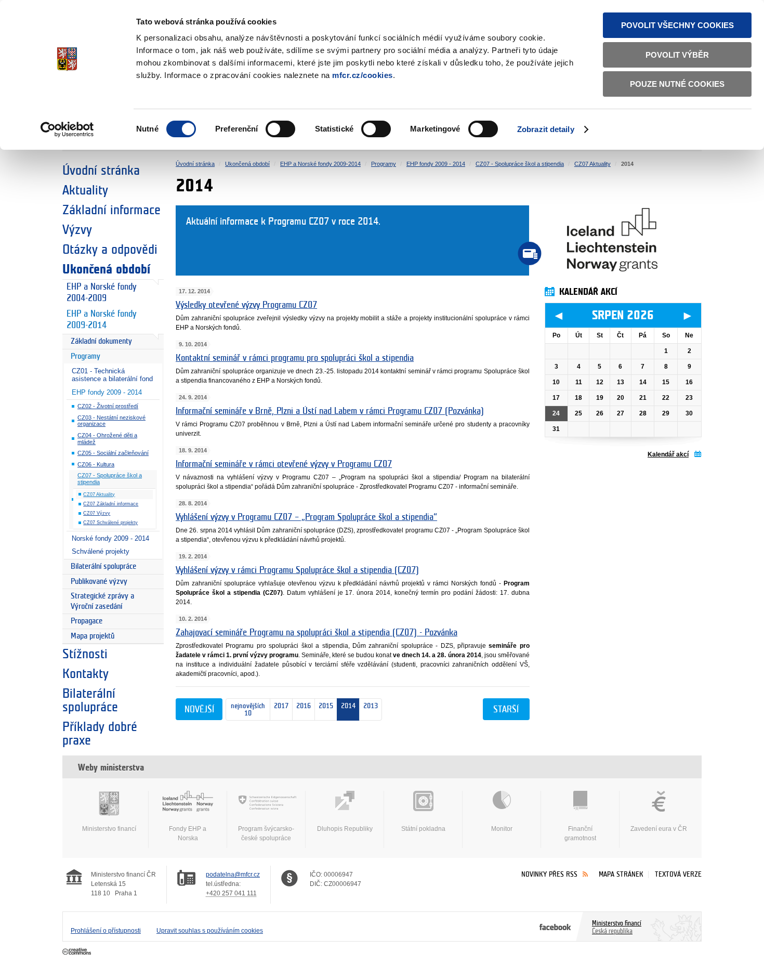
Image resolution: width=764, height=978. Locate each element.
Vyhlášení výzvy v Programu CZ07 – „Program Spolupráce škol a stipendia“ (306, 517)
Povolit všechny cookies (677, 25)
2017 (279, 705)
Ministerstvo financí (109, 828)
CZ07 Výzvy (96, 513)
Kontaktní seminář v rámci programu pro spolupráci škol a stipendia (295, 358)
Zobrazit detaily (545, 129)
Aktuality (85, 190)
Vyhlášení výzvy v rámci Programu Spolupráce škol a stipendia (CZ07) (297, 570)
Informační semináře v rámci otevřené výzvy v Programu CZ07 (284, 464)
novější (199, 710)
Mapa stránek (621, 874)
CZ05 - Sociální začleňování (113, 453)
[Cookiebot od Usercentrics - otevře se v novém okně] (67, 129)
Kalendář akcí (668, 454)
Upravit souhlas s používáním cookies (209, 930)
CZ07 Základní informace (110, 503)
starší (506, 710)
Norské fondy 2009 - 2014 (110, 538)
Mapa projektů (92, 636)
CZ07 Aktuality (99, 494)
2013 (370, 705)
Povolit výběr (677, 54)
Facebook (555, 926)
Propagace (86, 621)
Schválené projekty (100, 551)
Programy (85, 356)
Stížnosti (85, 654)
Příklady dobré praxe (99, 734)
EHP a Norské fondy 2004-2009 (101, 293)
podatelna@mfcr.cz (233, 874)
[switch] (280, 129)
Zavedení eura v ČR (658, 828)
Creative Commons (77, 952)
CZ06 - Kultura (95, 464)
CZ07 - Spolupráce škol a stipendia (109, 478)
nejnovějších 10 (245, 709)
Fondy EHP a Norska (187, 833)
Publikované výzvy (99, 581)
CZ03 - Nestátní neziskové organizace (111, 420)
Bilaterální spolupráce (103, 566)
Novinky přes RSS (549, 874)
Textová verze (678, 874)
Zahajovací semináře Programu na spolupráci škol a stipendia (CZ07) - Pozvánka (316, 633)
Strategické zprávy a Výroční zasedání (102, 601)
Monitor (501, 828)
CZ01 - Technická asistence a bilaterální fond (112, 375)
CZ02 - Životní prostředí (107, 406)
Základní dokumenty (101, 341)
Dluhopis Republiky (345, 828)
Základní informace (111, 210)
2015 (326, 705)
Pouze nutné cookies (677, 84)
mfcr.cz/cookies (362, 75)
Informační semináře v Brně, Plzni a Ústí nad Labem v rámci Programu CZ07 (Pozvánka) (330, 411)
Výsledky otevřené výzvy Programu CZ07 (246, 305)
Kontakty (85, 674)
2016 (302, 705)
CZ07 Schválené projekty (110, 522)
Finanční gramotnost (580, 833)
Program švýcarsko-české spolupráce (266, 833)
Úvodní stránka (101, 170)
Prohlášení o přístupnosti (106, 930)
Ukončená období (106, 269)
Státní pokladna (423, 828)
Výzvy (77, 230)
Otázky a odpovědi (109, 249)
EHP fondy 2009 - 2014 (107, 392)
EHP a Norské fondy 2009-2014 (101, 320)
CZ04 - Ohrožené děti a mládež (107, 438)
